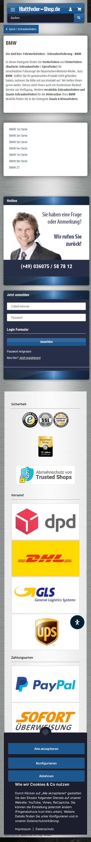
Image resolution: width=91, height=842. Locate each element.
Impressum (23, 829)
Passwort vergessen (19, 351)
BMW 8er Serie (18, 161)
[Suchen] (79, 18)
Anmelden (46, 342)
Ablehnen (46, 776)
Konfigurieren (46, 763)
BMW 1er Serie (18, 129)
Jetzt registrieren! (30, 358)
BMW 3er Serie (18, 135)
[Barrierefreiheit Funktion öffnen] (77, 622)
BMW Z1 (14, 167)
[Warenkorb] (79, 9)
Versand (47, 835)
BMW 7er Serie (18, 154)
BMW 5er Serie (18, 142)
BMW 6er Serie (18, 148)
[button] (70, 9)
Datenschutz (45, 829)
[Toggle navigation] (13, 8)
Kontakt (51, 80)
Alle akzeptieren (46, 749)
